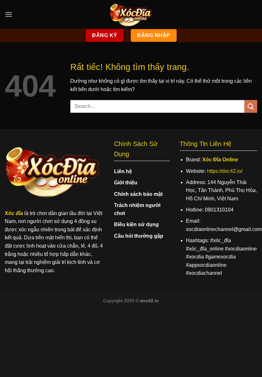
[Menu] (8, 14)
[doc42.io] (131, 14)
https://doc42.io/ (225, 171)
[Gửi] (250, 106)
